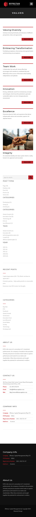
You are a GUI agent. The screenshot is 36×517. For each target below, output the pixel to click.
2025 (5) (5, 247)
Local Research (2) (8, 223)
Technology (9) (7, 219)
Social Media (6, 322)
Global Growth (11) (8, 231)
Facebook (5, 311)
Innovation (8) (6, 233)
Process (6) (6, 192)
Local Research (7, 320)
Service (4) (5, 195)
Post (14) (5, 190)
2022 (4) (5, 249)
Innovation (8, 89)
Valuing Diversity (12, 30)
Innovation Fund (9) (8, 216)
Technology (6, 327)
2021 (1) (5, 251)
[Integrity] (18, 139)
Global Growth (7, 313)
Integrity (7, 153)
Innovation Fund (7, 318)
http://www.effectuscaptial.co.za (18, 392)
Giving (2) (5, 204)
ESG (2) (5, 221)
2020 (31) (5, 254)
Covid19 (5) (6, 237)
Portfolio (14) (6, 188)
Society (5, 324)
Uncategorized (7, 329)
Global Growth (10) (8, 214)
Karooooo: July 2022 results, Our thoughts (14, 286)
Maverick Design (18, 511)
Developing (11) (7, 202)
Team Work (9, 66)
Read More (27, 39)
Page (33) (5, 186)
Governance (6, 315)
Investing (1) (6, 207)
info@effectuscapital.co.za (17, 389)
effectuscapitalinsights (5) (10, 239)
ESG (4, 309)
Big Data (5, 307)
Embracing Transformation (17, 48)
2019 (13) (5, 256)
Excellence (8, 111)
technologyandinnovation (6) (11, 235)
